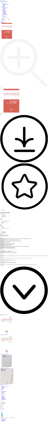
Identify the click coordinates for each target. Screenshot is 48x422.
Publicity (4, 6)
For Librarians (4, 11)
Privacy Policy (3, 419)
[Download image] (24, 162)
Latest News (4, 16)
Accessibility (3, 420)
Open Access (3, 392)
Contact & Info (3, 10)
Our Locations (3, 397)
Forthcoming (4, 5)
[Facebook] (2, 413)
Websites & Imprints (5, 14)
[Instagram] (2, 415)
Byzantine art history (4, 232)
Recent (3, 4)
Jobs (3, 15)
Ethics (3, 9)
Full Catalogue (4, 3)
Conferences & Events (4, 402)
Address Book (4, 12)
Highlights (3, 388)
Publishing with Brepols (5, 7)
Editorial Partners (3, 393)
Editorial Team (4, 8)
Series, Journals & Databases (5, 386)
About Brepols (4, 13)
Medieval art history (4, 231)
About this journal (2, 22)
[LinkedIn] (2, 416)
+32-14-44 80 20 (2, 409)
